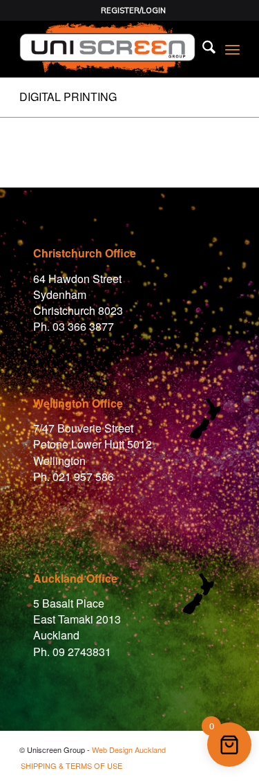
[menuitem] (133, 10)
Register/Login (133, 10)
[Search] (202, 49)
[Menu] (232, 49)
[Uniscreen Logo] (107, 49)
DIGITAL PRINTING (68, 96)
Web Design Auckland (129, 749)
